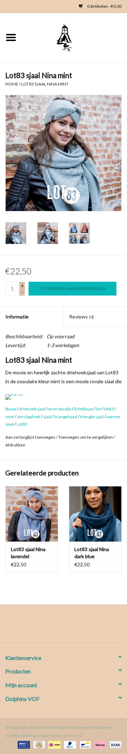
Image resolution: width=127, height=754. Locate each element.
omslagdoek (28, 416)
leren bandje (59, 408)
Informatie (17, 317)
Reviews (81, 317)
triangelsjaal (65, 416)
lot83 (109, 408)
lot (98, 408)
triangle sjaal (92, 416)
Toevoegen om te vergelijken (86, 437)
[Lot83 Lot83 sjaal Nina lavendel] (31, 514)
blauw (10, 408)
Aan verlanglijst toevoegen (30, 437)
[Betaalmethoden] (22, 744)
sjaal (47, 416)
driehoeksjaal (32, 408)
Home (11, 84)
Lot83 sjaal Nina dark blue (91, 552)
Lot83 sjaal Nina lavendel (28, 552)
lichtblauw (83, 408)
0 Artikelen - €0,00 (104, 6)
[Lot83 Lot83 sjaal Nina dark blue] (95, 514)
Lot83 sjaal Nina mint (44, 84)
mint (9, 416)
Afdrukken (15, 445)
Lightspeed (71, 735)
